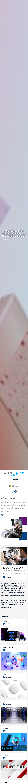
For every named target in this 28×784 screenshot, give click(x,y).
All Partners (14, 480)
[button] (12, 241)
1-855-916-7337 (18, 473)
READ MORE (4, 239)
